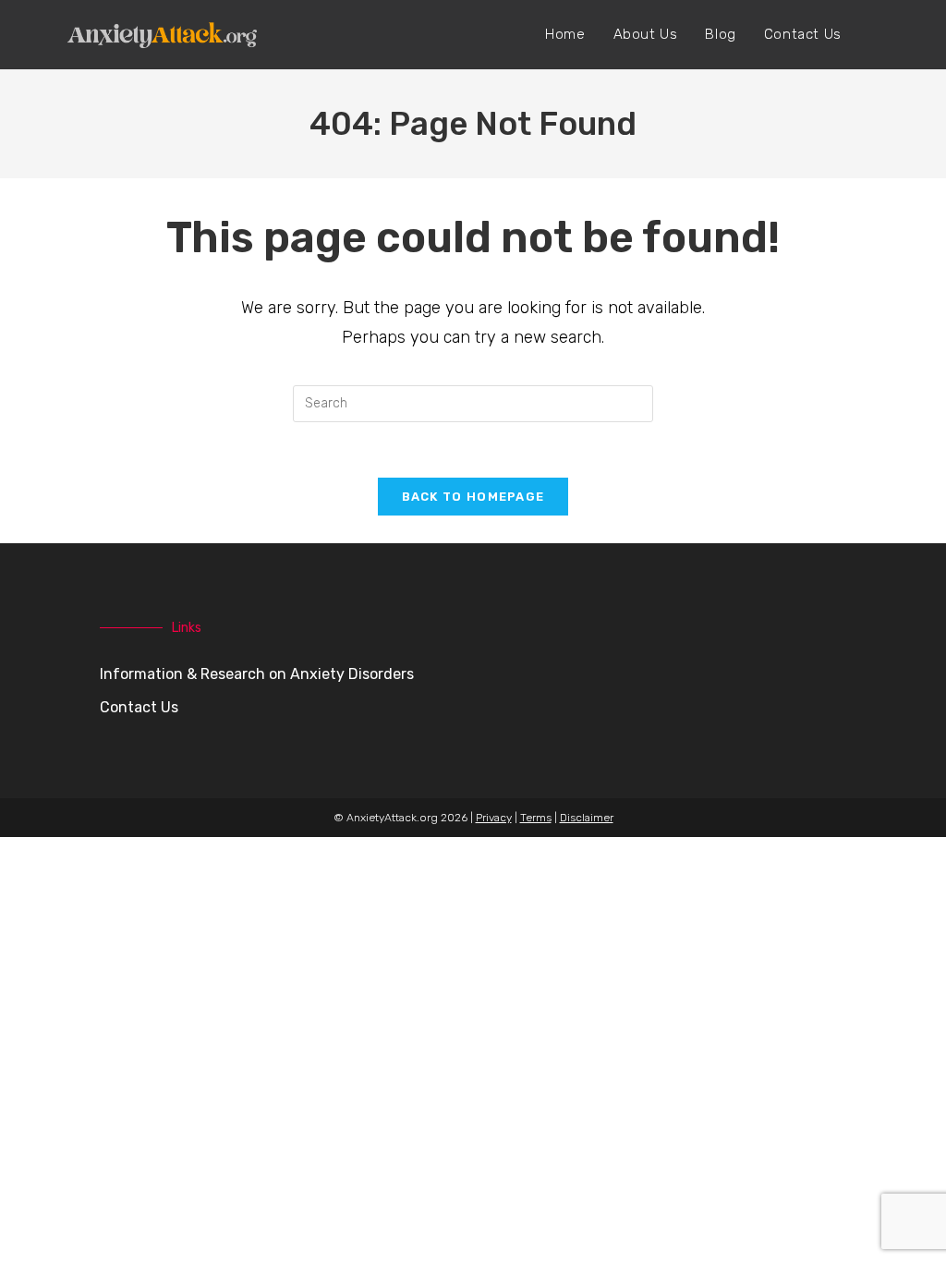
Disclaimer (586, 817)
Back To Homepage (473, 497)
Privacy (494, 817)
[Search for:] (473, 402)
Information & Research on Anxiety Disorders (257, 674)
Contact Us (139, 707)
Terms (536, 817)
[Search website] (874, 34)
